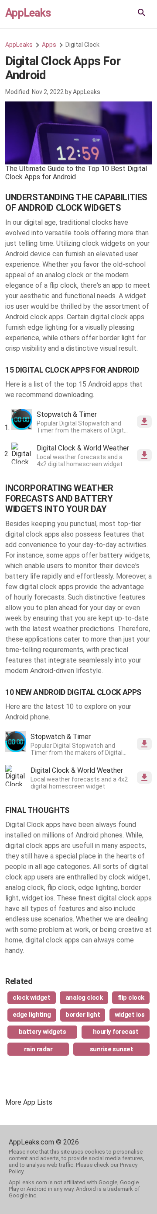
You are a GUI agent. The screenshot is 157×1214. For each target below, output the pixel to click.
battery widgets (42, 1032)
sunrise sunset (111, 1049)
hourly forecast (115, 1032)
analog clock (84, 997)
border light (82, 1015)
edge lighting (32, 1015)
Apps (49, 44)
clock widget (31, 997)
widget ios (130, 1015)
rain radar (38, 1049)
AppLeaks (28, 13)
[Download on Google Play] (144, 421)
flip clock (131, 997)
